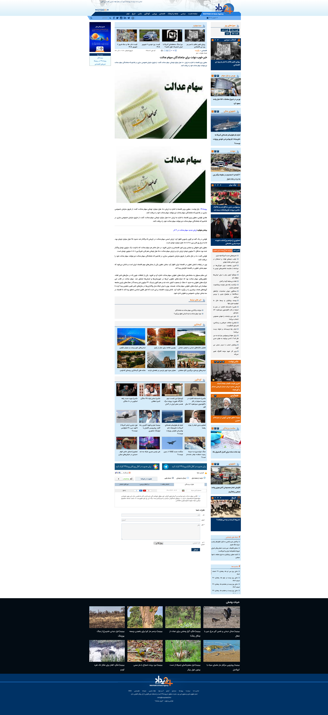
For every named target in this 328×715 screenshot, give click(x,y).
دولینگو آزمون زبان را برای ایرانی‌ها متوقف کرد (225, 276)
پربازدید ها (229, 250)
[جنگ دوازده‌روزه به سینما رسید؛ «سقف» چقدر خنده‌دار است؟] (195, 443)
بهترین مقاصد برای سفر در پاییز (165, 347)
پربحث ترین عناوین (218, 250)
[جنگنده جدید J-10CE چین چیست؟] (172, 443)
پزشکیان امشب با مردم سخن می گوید (225, 346)
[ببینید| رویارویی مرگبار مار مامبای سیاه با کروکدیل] (221, 651)
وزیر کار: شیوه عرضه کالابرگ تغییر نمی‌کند (225, 353)
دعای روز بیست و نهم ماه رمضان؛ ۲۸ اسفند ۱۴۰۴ (226, 579)
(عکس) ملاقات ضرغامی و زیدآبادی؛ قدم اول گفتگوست (225, 324)
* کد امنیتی (202, 543)
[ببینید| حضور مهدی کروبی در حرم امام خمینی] (226, 406)
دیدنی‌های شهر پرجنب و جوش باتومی (133, 347)
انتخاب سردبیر (230, 40)
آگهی (102, 2)
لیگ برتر (232, 185)
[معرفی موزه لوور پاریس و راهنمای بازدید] (161, 359)
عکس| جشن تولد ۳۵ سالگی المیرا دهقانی (150, 400)
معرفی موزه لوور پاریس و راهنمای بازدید (162, 370)
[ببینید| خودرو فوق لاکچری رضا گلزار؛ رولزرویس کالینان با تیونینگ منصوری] (149, 416)
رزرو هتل (100, 57)
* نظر (203, 525)
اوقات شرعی (113, 2)
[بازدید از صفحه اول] (204, 478)
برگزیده (197, 50)
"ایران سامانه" (159, 701)
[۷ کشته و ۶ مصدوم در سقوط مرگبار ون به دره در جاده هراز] (226, 163)
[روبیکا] (137, 466)
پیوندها (128, 2)
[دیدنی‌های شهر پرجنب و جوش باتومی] (131, 337)
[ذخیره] (167, 50)
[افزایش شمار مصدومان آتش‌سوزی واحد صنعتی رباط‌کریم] (226, 475)
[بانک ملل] (100, 37)
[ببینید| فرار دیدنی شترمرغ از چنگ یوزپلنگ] (107, 617)
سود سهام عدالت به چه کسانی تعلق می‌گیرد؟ (187, 313)
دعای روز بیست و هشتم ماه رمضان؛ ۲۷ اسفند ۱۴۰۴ (226, 585)
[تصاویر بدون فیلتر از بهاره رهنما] (195, 416)
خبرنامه (144, 691)
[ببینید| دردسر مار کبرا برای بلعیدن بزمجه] (145, 617)
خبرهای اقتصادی (100, 64)
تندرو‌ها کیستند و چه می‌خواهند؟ (228, 519)
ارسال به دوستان (181, 478)
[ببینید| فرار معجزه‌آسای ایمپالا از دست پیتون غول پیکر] (183, 651)
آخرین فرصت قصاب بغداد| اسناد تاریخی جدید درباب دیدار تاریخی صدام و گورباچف (226, 386)
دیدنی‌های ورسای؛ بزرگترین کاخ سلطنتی (192, 370)
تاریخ (234, 498)
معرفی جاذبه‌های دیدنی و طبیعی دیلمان (192, 347)
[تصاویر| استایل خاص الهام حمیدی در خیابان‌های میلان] (126, 443)
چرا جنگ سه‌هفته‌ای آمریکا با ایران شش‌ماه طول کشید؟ (173, 45)
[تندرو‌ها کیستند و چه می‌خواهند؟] (226, 509)
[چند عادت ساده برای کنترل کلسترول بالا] (226, 440)
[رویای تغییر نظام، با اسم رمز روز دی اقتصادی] (194, 35)
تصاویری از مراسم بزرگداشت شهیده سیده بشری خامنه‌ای (227, 242)
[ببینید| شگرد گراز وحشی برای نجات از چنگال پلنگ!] (183, 617)
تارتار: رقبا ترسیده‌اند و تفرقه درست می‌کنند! (225, 330)
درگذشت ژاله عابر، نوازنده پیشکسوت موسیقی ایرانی (225, 286)
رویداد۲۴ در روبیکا (100, 61)
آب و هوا (119, 2)
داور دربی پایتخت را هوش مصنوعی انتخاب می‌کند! (225, 318)
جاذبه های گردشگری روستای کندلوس (133, 370)
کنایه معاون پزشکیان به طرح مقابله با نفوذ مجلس (225, 556)
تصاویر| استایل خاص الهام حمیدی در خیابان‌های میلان (128, 453)
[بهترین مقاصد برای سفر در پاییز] (161, 337)
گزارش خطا (200, 473)
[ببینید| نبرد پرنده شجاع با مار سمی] (145, 651)
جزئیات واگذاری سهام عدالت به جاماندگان (188, 310)
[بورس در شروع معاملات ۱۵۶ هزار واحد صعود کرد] (226, 87)
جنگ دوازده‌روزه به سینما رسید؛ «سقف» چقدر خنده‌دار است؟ (196, 454)
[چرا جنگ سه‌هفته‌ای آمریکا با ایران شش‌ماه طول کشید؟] (172, 35)
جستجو (174, 691)
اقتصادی (204, 50)
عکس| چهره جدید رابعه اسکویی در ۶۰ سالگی (129, 400)
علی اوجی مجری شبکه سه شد (150, 451)
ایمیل (203, 520)
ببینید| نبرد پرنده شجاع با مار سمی (148, 665)
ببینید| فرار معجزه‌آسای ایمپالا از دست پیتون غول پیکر (185, 667)
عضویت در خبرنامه (146, 479)
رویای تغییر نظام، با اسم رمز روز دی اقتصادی (196, 45)
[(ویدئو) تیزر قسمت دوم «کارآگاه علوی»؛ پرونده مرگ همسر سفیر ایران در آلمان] (172, 389)
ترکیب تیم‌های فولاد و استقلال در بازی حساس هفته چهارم (225, 260)
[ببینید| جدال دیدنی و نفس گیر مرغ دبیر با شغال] (221, 617)
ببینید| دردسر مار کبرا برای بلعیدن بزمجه (145, 631)
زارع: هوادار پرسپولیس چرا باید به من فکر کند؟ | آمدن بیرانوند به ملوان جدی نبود (225, 338)
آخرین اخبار (236, 250)
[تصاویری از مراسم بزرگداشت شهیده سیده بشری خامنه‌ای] (226, 228)
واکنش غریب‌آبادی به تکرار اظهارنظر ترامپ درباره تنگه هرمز (225, 543)
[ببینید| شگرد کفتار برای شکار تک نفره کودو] (107, 651)
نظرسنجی (106, 2)
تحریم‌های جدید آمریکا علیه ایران (226, 255)
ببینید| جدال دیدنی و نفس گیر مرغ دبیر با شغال (222, 634)
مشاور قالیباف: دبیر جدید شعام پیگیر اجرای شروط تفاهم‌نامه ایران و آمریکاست (225, 549)
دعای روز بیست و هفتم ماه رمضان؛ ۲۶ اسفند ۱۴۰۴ (226, 592)
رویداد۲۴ (204, 209)
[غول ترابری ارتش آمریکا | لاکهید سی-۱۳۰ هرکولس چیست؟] (126, 416)
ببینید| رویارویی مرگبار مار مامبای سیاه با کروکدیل (223, 667)
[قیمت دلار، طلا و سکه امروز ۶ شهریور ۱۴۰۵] (126, 35)
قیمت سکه (234, 30)
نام (203, 515)
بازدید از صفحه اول (197, 478)
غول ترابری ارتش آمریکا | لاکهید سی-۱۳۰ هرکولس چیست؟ (128, 428)
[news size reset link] (173, 50)
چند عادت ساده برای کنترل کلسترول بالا (226, 452)
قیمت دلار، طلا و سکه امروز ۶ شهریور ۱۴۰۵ (127, 45)
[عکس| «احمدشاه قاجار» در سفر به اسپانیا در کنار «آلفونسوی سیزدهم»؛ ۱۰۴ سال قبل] (195, 389)
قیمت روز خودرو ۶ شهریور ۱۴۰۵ (151, 45)
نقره (227, 33)
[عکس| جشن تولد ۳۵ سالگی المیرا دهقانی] (149, 389)
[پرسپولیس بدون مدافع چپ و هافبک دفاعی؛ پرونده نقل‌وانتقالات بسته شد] (226, 196)
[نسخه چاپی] (162, 50)
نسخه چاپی (168, 478)
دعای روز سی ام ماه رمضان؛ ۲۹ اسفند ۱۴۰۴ (226, 573)
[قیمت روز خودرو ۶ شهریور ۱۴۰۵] (149, 35)
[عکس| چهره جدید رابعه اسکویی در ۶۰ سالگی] (126, 389)
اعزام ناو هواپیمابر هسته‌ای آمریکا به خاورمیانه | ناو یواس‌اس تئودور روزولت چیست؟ (174, 429)
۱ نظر (197, 53)
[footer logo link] (161, 682)
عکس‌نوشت (233, 361)
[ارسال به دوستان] (165, 50)
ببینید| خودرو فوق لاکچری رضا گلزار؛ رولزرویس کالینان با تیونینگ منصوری (149, 428)
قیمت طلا (235, 33)
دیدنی (236, 216)
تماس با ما (139, 2)
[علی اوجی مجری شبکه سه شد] (149, 443)
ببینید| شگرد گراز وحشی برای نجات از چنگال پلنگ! (185, 634)
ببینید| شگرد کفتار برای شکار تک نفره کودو (109, 667)
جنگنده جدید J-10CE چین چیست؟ (173, 453)
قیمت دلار (225, 30)
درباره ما (133, 2)
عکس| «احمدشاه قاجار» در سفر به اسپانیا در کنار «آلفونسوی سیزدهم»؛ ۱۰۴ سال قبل (195, 402)
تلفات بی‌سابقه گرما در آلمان (228, 281)
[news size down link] (170, 50)
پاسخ (124, 490)
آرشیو (124, 2)
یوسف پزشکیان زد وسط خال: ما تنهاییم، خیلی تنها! (225, 302)
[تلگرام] (184, 466)
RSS (130, 691)
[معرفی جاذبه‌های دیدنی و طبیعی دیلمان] (191, 337)
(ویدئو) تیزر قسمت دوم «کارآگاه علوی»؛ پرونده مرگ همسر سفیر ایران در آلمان (173, 401)
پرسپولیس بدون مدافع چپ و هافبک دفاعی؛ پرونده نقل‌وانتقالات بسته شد (226, 209)
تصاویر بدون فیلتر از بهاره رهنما (197, 426)
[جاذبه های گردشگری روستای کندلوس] (131, 359)
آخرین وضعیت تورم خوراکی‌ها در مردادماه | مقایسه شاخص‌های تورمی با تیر (225, 268)
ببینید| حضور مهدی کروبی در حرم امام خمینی (226, 419)
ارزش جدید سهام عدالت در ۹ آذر (185, 230)
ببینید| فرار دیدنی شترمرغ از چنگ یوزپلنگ (110, 634)
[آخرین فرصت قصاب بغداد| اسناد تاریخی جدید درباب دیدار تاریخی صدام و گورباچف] (226, 372)
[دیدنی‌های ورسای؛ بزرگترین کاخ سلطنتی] (191, 359)
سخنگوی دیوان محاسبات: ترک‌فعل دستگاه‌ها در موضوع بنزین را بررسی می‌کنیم (225, 294)
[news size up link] (176, 50)
